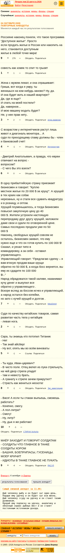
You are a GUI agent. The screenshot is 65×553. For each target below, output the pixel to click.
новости (53, 541)
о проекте (32, 541)
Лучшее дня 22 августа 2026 (28, 2)
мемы (34, 11)
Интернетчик (53, 147)
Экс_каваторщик (55, 388)
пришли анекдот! (54, 528)
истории (26, 11)
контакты (22, 541)
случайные (22, 523)
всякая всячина (8, 523)
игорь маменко (54, 120)
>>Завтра (26, 475)
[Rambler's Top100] (18, 549)
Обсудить (29, 58)
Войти (18, 5)
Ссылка (28, 353)
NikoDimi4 (52, 304)
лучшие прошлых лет (52, 521)
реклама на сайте (9, 541)
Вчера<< (5, 475)
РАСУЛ (51, 465)
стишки (50, 11)
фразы (41, 11)
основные (17, 521)
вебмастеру (43, 541)
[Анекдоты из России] (7, 3)
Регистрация (27, 5)
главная (5, 528)
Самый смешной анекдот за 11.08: (22, 489)
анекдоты (15, 11)
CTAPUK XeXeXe (30, 432)
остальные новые (31, 521)
